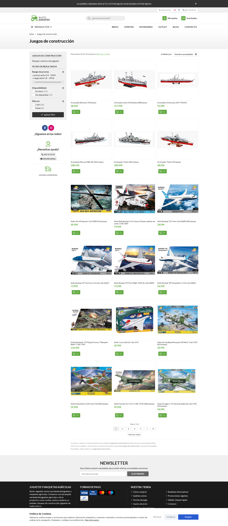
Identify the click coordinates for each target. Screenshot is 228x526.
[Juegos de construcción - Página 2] (147, 429)
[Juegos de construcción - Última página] (153, 429)
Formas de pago (140, 500)
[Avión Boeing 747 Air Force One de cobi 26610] (91, 260)
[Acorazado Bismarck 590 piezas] (91, 79)
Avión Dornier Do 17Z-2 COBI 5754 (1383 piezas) (134, 404)
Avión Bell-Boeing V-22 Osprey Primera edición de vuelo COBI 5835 (134, 222)
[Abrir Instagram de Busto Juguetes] (175, 10)
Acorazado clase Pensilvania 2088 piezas (130, 102)
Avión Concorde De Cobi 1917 (126, 342)
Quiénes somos (140, 495)
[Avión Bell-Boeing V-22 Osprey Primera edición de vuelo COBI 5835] (134, 198)
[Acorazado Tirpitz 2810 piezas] (134, 139)
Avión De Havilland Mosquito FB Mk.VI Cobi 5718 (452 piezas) (177, 343)
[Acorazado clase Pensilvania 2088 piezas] (134, 79)
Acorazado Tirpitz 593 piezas (169, 162)
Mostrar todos (103, 54)
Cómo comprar (140, 492)
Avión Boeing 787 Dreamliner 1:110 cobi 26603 (176, 283)
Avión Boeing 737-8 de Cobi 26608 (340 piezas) (176, 221)
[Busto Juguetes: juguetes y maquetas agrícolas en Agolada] (40, 18)
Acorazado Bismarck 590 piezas (83, 102)
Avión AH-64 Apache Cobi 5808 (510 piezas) (89, 221)
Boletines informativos (178, 492)
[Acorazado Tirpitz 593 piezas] (177, 139)
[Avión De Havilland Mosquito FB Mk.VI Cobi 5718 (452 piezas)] (177, 319)
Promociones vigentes (178, 495)
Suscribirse (137, 473)
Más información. (92, 520)
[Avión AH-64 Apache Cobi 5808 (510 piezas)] (91, 198)
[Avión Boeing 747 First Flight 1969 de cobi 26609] (134, 260)
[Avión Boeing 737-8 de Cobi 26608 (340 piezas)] (177, 198)
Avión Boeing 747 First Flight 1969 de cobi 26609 (134, 283)
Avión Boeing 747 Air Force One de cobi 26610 (90, 283)
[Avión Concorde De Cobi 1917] (134, 319)
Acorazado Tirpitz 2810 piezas (126, 162)
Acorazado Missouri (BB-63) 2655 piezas (87, 162)
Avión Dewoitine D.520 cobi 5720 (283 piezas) (89, 404)
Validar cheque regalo (177, 500)
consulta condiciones (48, 175)
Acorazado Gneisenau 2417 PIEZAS (172, 102)
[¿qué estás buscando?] (105, 18)
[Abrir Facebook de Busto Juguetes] (179, 10)
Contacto (172, 504)
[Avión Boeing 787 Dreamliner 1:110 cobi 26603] (177, 260)
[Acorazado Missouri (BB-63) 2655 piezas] (91, 139)
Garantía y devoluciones (144, 508)
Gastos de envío (140, 504)
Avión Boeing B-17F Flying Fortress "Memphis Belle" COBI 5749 (89, 343)
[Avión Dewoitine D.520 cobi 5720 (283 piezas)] (91, 381)
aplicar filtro (49, 114)
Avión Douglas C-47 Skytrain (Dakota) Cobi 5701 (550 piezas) (177, 405)
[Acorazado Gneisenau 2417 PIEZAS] (177, 79)
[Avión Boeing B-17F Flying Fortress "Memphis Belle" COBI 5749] (91, 319)
